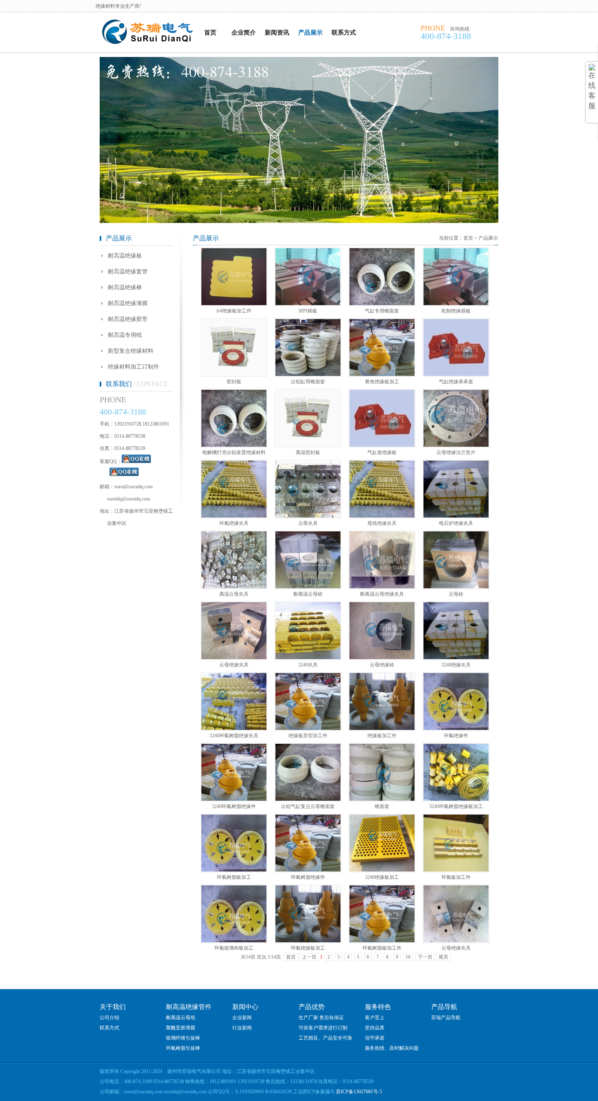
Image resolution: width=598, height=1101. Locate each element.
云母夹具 (308, 523)
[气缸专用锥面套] (382, 303)
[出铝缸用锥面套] (307, 374)
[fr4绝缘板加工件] (233, 303)
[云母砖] (456, 587)
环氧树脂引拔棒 (183, 1048)
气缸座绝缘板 (382, 452)
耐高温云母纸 (180, 1017)
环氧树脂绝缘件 (308, 877)
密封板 (234, 381)
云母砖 (456, 594)
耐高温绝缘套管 (128, 272)
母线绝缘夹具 (382, 523)
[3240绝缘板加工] (382, 870)
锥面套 (382, 806)
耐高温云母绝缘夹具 (382, 594)
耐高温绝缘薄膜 (128, 303)
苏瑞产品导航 (446, 1017)
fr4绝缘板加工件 (233, 311)
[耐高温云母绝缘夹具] (382, 587)
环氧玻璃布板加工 (233, 948)
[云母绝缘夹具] (233, 657)
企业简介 (243, 32)
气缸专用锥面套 (382, 311)
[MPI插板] (307, 303)
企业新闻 (242, 1017)
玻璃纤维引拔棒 (183, 1038)
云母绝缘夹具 (234, 665)
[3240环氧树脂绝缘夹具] (233, 728)
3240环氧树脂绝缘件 (234, 806)
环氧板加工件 (456, 877)
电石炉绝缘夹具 (456, 523)
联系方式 (344, 32)
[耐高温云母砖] (307, 587)
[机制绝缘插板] (456, 303)
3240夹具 (308, 665)
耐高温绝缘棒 (125, 287)
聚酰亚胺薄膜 (180, 1028)
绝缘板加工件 (382, 735)
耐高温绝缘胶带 (128, 319)
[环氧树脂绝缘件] (307, 870)
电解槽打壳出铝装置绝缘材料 (234, 452)
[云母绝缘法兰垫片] (456, 445)
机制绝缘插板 (456, 311)
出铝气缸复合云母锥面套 (308, 806)
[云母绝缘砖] (382, 657)
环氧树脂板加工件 (382, 948)
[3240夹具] (307, 657)
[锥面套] (382, 799)
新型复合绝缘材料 (130, 351)
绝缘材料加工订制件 (133, 367)
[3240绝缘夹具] (456, 657)
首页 (210, 32)
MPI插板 (308, 311)
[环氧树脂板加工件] (382, 941)
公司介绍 (109, 1017)
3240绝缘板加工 (382, 877)
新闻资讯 (277, 32)
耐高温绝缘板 (125, 256)
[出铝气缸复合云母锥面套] (307, 799)
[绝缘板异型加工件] (307, 728)
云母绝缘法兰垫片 (456, 452)
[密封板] (233, 374)
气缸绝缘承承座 (456, 381)
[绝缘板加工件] (382, 728)
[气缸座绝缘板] (382, 445)
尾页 (443, 957)
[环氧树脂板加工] (233, 870)
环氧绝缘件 (456, 735)
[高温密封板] (307, 445)
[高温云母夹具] (233, 587)
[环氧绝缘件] (456, 728)
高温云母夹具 (234, 594)
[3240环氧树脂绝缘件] (233, 799)
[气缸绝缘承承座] (456, 374)
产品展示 (310, 32)
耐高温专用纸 (125, 335)
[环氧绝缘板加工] (307, 941)
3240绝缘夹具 (456, 665)
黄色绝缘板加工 (382, 381)
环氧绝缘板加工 (308, 948)
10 (408, 957)
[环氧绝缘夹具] (233, 516)
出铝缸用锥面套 (308, 381)
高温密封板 (308, 452)
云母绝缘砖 (382, 665)
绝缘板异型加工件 (307, 735)
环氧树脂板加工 (234, 877)
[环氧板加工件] (456, 870)
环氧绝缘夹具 (234, 523)
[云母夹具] (307, 516)
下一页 (425, 957)
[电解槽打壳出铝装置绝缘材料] (233, 445)
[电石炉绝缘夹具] (456, 516)
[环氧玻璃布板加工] (233, 941)
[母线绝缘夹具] (382, 516)
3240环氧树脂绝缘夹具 (234, 735)
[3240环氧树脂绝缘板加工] (456, 799)
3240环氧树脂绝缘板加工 (456, 806)
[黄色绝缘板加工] (382, 374)
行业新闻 (242, 1028)
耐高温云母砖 (308, 594)
